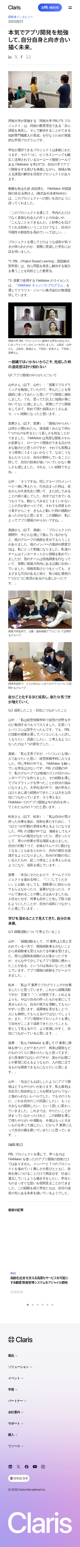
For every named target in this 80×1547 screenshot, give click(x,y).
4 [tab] (42, 1305)
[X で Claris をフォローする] (18, 1467)
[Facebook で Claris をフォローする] (27, 1467)
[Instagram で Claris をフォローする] (43, 1467)
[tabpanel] (40, 1255)
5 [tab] (47, 1305)
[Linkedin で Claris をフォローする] (10, 1467)
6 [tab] (52, 1305)
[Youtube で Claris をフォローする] (35, 1467)
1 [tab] (28, 1305)
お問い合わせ (50, 7)
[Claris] (14, 7)
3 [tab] (37, 1305)
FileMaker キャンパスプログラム (40, 285)
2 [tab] (33, 1305)
